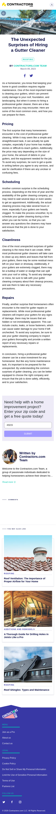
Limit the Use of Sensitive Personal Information (24, 775)
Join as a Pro (8, 732)
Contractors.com (16, 811)
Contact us (7, 743)
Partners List (8, 786)
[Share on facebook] (25, 75)
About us (6, 738)
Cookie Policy (9, 763)
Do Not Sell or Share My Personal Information (24, 769)
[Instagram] (20, 802)
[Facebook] (12, 802)
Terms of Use (8, 780)
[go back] (3, 13)
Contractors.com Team (30, 65)
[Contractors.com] (17, 6)
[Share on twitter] (31, 75)
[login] (52, 5)
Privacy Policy (9, 758)
